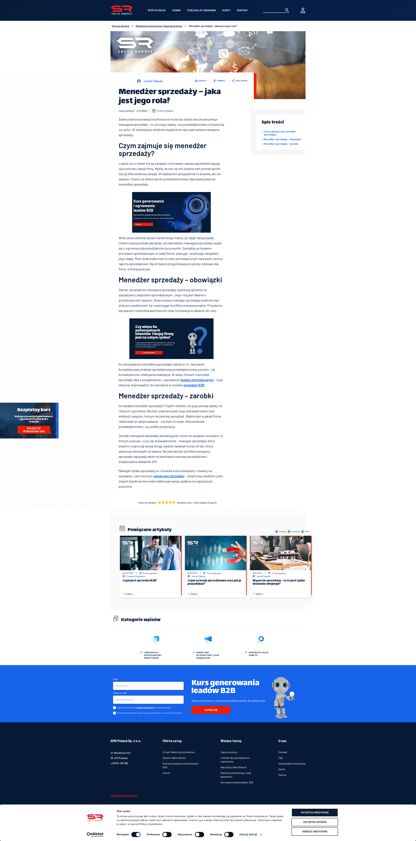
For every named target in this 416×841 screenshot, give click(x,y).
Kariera (282, 774)
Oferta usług (157, 10)
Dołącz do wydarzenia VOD (34, 430)
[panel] (303, 10)
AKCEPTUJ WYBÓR (314, 822)
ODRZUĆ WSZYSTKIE (314, 831)
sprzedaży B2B (193, 385)
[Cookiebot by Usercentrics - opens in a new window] (95, 834)
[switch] (167, 834)
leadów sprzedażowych (197, 380)
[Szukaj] (287, 10)
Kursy (226, 10)
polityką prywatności (145, 707)
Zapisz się (211, 709)
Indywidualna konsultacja (292, 763)
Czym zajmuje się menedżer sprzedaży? (280, 133)
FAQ (280, 757)
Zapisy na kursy (229, 752)
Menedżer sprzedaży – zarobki (281, 143)
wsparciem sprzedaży (169, 476)
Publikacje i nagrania (201, 10)
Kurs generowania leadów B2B (237, 782)
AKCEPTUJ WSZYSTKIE (315, 812)
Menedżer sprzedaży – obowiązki (282, 139)
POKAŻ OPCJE (248, 834)
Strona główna (120, 26)
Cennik (176, 10)
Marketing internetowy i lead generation (159, 26)
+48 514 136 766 (119, 763)
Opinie (281, 769)
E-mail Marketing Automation (179, 752)
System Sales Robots (174, 757)
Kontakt (242, 10)
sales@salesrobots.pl (123, 795)
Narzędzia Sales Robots (234, 767)
